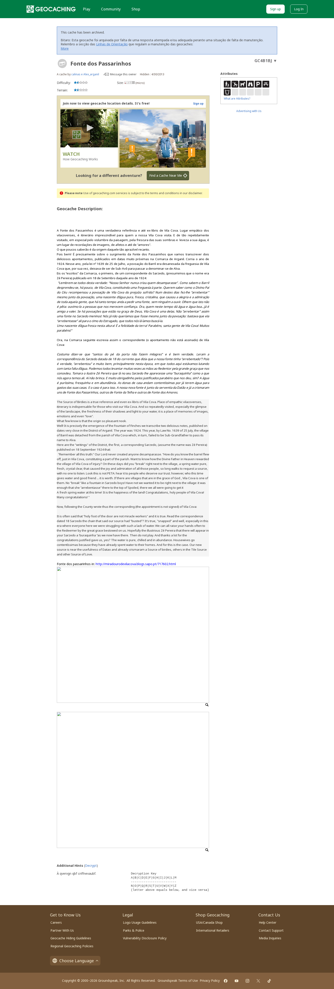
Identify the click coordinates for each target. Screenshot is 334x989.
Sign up (275, 9)
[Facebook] (225, 981)
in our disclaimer (191, 193)
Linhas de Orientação (112, 44)
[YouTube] (236, 981)
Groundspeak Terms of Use (178, 980)
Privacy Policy (210, 980)
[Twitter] (258, 981)
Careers (56, 922)
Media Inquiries (270, 938)
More (65, 48)
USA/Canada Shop (209, 922)
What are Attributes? (237, 98)
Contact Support (271, 930)
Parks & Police (133, 930)
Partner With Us (62, 930)
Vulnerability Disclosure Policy (145, 938)
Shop (136, 9)
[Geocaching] (51, 9)
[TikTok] (269, 981)
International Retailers (212, 930)
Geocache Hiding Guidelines (70, 938)
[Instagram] (247, 981)
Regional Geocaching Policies (71, 946)
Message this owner (123, 74)
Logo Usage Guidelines (140, 922)
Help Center (267, 922)
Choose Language (76, 960)
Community (111, 9)
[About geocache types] (62, 63)
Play (86, 9)
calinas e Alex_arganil (85, 74)
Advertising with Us (249, 111)
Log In (299, 9)
